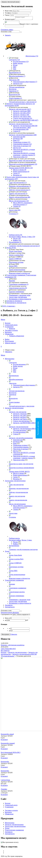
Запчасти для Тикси (20, 419)
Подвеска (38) (18, 138)
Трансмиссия (18, 440)
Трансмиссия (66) (19, 137)
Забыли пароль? (10, 343)
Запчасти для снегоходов (17, 412)
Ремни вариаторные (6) (21, 171)
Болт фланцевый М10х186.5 (10, 752)
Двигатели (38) (14, 80)
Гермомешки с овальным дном (19, 295)
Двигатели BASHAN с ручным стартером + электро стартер (24, 457)
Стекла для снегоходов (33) (22, 118)
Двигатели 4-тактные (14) (22, 146)
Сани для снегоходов (16, 484)
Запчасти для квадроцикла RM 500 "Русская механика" (25, 429)
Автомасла (18, 301)
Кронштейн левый (7, 734)
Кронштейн (5, 761)
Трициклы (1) (13, 91)
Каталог (3, 652)
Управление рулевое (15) (21, 142)
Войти (7, 339)
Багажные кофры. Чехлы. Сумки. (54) (22, 236)
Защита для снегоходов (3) (18, 193)
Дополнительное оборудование (24, 385)
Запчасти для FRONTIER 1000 (24, 423)
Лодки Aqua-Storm (15, 251)
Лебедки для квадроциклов (18, 492)
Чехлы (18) (17, 238)
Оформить (8, 352)
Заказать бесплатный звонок (10, 2)
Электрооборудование (21, 447)
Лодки (13, 247)
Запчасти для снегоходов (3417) (20, 109)
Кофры (15, 544)
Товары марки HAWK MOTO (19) (21, 168)
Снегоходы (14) (14, 60)
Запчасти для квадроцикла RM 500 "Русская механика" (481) (25, 126)
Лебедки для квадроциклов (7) (19, 190)
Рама (15, 443)
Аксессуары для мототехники (15, 481)
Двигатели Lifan (19, 460)
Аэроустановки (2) (15, 98)
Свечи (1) (16, 173)
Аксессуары (13, 513)
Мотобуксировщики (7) (17, 76)
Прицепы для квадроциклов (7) (20, 186)
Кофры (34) (17, 240)
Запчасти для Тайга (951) (21, 113)
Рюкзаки (12, 280)
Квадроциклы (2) (15, 72)
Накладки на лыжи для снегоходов (21, 464)
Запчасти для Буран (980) (22, 111)
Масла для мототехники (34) (19, 201)
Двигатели (12, 383)
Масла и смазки (18, 473)
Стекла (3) (16, 131)
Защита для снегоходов (17, 496)
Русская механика (19, 364)
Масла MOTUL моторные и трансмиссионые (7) (22, 203)
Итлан (15, 65)
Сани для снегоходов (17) (18, 182)
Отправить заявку (7, 29)
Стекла (15, 434)
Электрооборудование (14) (22, 144)
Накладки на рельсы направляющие (21, 468)
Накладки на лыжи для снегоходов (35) (22, 160)
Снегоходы (13, 362)
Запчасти (16, 387)
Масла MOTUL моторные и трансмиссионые (22, 506)
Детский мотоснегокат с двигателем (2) (22, 102)
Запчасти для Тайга (20, 415)
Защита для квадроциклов (18, 500)
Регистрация (9, 341)
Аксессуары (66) (14, 210)
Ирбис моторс (18, 63)
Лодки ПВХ (13, 266)
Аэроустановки (14, 402)
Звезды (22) (17, 148)
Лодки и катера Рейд (16, 255)
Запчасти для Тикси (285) (22, 116)
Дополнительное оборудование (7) (25, 82)
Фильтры (16, 479)
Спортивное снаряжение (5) (18, 284)
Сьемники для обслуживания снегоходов (23, 549)
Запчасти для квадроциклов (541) (20, 124)
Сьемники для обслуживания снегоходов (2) (24, 246)
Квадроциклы (14, 375)
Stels (14, 69)
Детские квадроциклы (16, 87)
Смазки (16, 509)
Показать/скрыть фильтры (10, 612)
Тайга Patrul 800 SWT (8, 649)
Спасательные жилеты (17, 592)
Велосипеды (13, 398)
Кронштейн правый (8, 743)
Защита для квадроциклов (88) (19, 197)
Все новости (5, 650)
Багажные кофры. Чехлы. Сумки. (20, 540)
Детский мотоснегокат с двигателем (21, 406)
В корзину (4, 739)
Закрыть (8, 35)
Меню (3, 319)
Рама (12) (16, 140)
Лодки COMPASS (15, 258)
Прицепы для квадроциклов (19, 488)
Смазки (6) (16, 206)
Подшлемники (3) (15, 242)
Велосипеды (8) (14, 94)
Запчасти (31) (17, 83)
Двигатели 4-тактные (20, 449)
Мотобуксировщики (16, 379)
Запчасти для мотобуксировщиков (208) (23, 135)
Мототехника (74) (32, 56)
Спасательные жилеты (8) (18, 288)
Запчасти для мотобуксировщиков (21, 438)
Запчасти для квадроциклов (18, 427)
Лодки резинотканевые (17, 269)
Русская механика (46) (21, 129)
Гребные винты (14, 538)
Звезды (15, 451)
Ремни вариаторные (20, 475)
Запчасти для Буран (20, 414)
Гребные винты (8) (15, 235)
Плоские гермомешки (16, 291)
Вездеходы (12, 89)
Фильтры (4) (17, 175)
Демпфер (4, 789)
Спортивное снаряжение (17, 588)
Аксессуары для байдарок (18, 297)
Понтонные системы (16, 262)
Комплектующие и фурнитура (19, 273)
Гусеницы (12, 517)
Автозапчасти (21, 302)
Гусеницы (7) (13, 214)
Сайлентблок (5, 780)
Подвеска (16, 441)
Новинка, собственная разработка (12, 645)
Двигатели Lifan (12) (20, 157)
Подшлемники (14, 545)
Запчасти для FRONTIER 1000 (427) (25, 120)
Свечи (15, 477)
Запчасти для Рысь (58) (21, 115)
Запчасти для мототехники (14, 408)
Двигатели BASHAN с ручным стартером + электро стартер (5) (24, 154)
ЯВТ (14, 67)
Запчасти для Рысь (19, 417)
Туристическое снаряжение (14, 580)
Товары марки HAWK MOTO (19, 471)
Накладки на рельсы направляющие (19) (23, 164)
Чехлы (15, 542)
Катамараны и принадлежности (20, 299)
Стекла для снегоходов (21, 421)
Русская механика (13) (21, 61)
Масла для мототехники (17, 504)
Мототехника (9, 359)
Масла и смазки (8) (19, 170)
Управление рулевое (20, 445)
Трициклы (12, 394)
